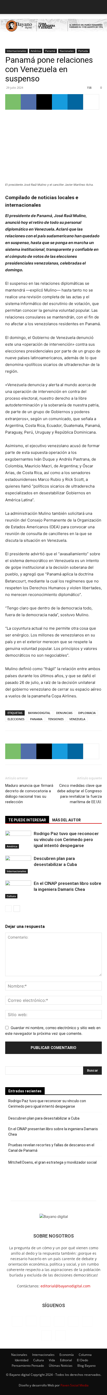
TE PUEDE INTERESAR (27, 820)
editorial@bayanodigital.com (65, 1285)
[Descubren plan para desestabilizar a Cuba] (18, 864)
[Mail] (59, 1321)
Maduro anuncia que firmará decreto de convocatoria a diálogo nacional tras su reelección (29, 793)
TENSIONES (56, 719)
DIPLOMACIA (87, 713)
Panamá (50, 51)
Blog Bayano (86, 1365)
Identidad (21, 1360)
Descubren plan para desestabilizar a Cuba (43, 1118)
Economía (66, 1354)
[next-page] (17, 908)
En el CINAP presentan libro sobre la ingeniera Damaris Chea (53, 1131)
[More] (91, 102)
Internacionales (16, 51)
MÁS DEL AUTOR (66, 820)
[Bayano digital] (53, 26)
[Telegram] (60, 102)
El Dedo (82, 1360)
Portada (83, 51)
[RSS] (73, 1321)
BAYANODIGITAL (39, 713)
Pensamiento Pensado (28, 1365)
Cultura (11, 896)
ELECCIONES (16, 719)
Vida (52, 1360)
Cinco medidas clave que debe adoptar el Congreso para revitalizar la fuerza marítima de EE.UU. (79, 793)
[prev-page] (8, 908)
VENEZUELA (77, 719)
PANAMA (36, 719)
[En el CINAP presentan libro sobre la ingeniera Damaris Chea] (18, 889)
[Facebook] (28, 102)
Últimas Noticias (60, 1365)
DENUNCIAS (64, 713)
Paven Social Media (75, 1385)
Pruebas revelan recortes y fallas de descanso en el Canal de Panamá (51, 1148)
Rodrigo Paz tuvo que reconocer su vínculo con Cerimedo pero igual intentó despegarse (66, 839)
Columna (85, 1354)
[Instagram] (31, 1321)
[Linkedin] (75, 102)
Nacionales (67, 51)
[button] (9, 7)
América (36, 51)
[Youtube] (60, 1335)
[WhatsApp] (13, 102)
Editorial (66, 1360)
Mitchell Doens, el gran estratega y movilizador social (52, 1162)
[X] (44, 102)
